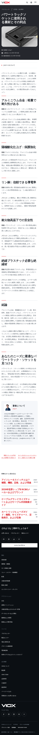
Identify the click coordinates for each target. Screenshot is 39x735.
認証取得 (4, 687)
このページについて (9, 65)
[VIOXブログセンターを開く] (9, 539)
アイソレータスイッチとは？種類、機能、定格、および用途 (16, 481)
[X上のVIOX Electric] (24, 714)
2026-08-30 (35, 502)
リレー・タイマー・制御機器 (9, 572)
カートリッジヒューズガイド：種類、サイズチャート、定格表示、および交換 (17, 514)
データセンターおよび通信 (9, 613)
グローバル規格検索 (7, 646)
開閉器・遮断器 (6, 564)
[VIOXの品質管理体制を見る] (19, 539)
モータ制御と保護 (6, 568)
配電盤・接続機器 (18, 9)
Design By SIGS (22, 727)
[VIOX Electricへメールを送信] (4, 539)
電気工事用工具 (6, 642)
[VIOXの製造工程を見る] (14, 539)
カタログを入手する (19, 545)
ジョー (10, 50)
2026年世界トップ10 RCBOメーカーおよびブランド (16, 491)
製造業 (3, 670)
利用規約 (14, 727)
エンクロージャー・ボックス (9, 589)
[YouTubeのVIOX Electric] (19, 714)
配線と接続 (5, 585)
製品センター (25, 533)
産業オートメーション (8, 605)
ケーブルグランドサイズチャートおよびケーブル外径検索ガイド (17, 502)
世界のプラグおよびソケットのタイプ (12, 655)
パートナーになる (6, 691)
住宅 (3, 601)
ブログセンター (6, 9)
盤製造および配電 (6, 618)
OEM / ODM (5, 674)
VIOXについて (5, 666)
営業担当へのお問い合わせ (9, 696)
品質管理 (4, 679)
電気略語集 (5, 650)
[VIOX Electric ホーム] (6, 2)
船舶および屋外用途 (7, 622)
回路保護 (4, 560)
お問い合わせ (5, 533)
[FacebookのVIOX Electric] (4, 714)
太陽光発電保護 (6, 581)
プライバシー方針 (6, 727)
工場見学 (4, 683)
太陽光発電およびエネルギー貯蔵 (11, 609)
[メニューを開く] (35, 2)
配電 (3, 577)
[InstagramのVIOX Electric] (9, 714)
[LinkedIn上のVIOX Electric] (14, 714)
